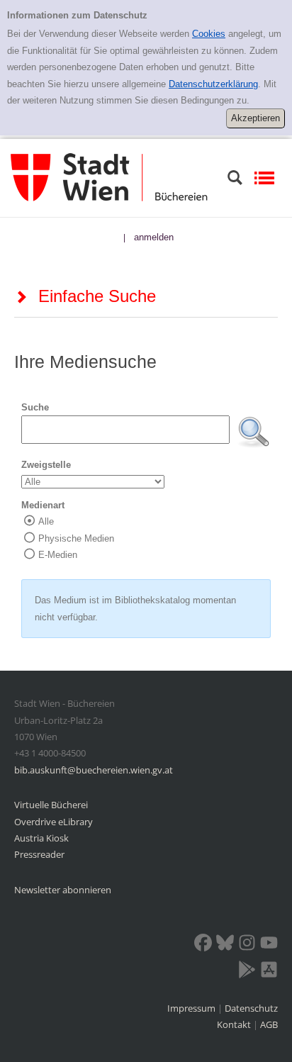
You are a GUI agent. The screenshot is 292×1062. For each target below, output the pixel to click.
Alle (46, 521)
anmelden (154, 237)
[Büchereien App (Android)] (247, 972)
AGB (269, 1024)
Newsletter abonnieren (62, 889)
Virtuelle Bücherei (51, 804)
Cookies (208, 33)
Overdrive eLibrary (53, 821)
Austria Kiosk (41, 838)
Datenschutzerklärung (213, 84)
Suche (35, 407)
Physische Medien (76, 538)
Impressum (192, 1008)
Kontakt (234, 1024)
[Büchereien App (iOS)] (269, 972)
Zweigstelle (46, 464)
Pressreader (39, 854)
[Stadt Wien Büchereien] (109, 177)
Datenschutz (251, 1008)
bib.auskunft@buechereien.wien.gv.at (93, 770)
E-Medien (57, 554)
